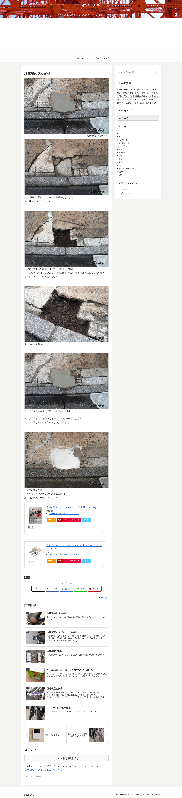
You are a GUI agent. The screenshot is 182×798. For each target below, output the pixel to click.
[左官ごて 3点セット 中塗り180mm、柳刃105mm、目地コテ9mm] (35, 552)
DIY (28, 577)
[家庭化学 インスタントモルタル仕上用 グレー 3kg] (35, 515)
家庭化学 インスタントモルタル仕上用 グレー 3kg (71, 507)
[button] (156, 72)
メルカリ (86, 520)
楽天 (59, 520)
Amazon (51, 520)
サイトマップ (123, 189)
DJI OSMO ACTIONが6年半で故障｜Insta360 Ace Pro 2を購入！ (136, 89)
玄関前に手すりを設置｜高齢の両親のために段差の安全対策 (138, 96)
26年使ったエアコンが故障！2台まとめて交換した (137, 103)
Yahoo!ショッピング (72, 520)
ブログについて (124, 192)
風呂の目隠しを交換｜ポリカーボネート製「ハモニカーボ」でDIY (138, 93)
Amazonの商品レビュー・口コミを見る (64, 514)
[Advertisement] (91, 36)
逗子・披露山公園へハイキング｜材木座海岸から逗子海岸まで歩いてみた (138, 100)
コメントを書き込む (66, 758)
